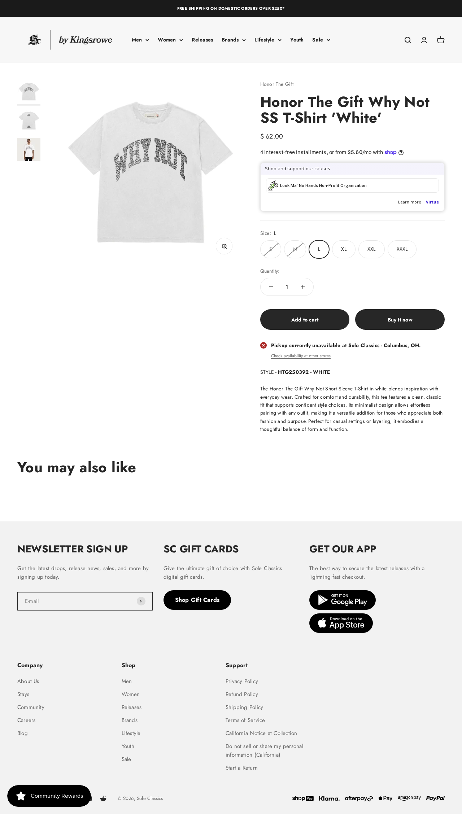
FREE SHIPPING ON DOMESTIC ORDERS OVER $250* (231, 8)
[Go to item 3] (28, 150)
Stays (23, 694)
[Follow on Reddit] (103, 798)
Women (167, 39)
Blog (22, 733)
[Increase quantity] (302, 287)
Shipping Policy (244, 707)
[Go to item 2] (28, 121)
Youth (297, 39)
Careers (26, 720)
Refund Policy (242, 694)
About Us (28, 681)
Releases (202, 39)
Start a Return (242, 768)
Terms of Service (245, 720)
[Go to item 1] (28, 92)
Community (30, 707)
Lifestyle (264, 39)
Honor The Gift (276, 84)
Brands (230, 39)
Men (137, 39)
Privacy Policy (242, 681)
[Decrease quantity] (271, 287)
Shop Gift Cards (197, 600)
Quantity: (270, 271)
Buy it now (400, 319)
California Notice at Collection (261, 733)
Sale (317, 39)
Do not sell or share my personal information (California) (264, 750)
